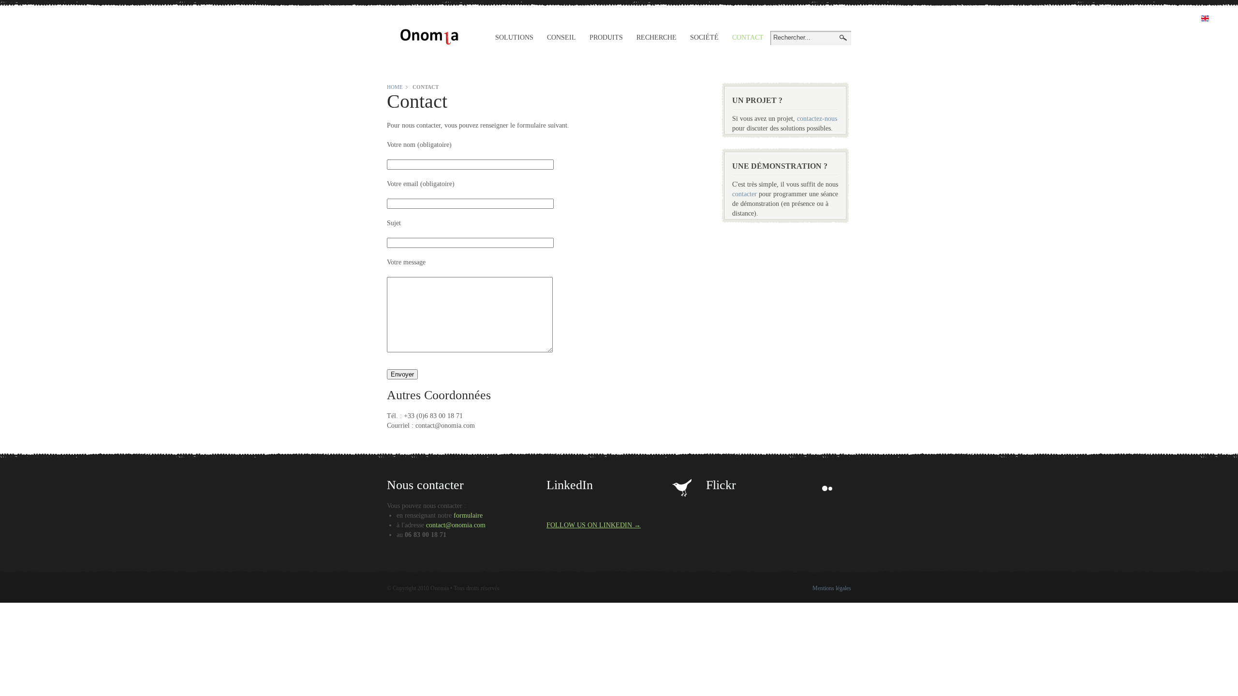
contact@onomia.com (456, 525)
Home (395, 87)
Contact (748, 37)
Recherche (656, 37)
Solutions (514, 37)
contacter (744, 194)
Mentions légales (831, 588)
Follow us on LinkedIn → (593, 525)
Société (704, 37)
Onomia (429, 37)
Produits (606, 37)
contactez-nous (817, 118)
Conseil (561, 37)
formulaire (468, 515)
